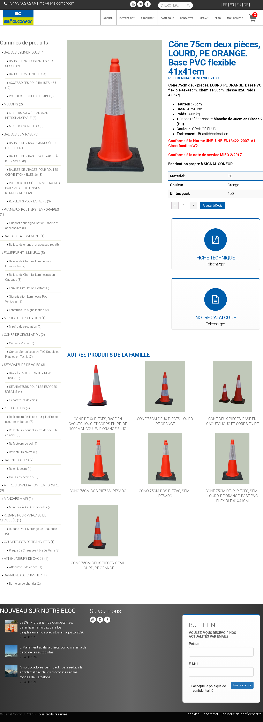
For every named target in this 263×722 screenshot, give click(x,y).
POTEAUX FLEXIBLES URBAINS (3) (31, 96)
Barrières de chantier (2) (25, 583)
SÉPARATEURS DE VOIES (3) (24, 365)
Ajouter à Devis (212, 205)
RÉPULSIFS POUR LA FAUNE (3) (30, 201)
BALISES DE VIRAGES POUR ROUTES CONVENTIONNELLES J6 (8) (31, 172)
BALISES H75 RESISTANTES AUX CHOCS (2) (29, 63)
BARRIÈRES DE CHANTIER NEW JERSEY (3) (28, 376)
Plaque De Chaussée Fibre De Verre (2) (34, 550)
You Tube (133, 4)
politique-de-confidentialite (242, 714)
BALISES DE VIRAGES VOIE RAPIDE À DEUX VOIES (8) (31, 158)
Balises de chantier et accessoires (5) (34, 245)
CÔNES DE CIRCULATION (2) (24, 335)
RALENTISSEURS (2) (18, 460)
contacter (211, 714)
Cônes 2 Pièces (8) (21, 343)
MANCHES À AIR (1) (18, 499)
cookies (194, 714)
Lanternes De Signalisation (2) (29, 310)
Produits (147, 18)
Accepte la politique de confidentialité (209, 688)
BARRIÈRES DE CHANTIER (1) (25, 575)
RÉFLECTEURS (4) (17, 408)
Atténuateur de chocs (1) (25, 567)
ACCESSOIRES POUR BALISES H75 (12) (30, 85)
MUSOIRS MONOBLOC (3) (26, 126)
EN (238, 4)
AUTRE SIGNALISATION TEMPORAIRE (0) (29, 487)
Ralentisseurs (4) (20, 469)
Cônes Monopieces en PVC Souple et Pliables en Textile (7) (32, 354)
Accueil (108, 18)
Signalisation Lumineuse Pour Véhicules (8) (26, 299)
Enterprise (126, 18)
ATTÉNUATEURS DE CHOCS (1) (26, 559)
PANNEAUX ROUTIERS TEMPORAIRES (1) (29, 212)
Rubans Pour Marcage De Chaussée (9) (31, 531)
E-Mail (193, 664)
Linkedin (140, 4)
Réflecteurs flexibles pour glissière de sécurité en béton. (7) (31, 419)
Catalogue (167, 18)
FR (232, 4)
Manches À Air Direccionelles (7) (30, 507)
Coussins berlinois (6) (23, 477)
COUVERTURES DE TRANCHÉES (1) (29, 542)
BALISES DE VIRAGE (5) (21, 134)
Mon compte (235, 18)
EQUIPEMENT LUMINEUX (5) (24, 253)
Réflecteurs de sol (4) (23, 443)
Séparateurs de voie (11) (25, 400)
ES (225, 4)
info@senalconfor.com (56, 3)
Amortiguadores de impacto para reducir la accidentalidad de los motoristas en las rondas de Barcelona (51, 672)
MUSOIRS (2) (13, 104)
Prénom (194, 644)
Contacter (186, 18)
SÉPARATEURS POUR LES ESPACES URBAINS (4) (31, 389)
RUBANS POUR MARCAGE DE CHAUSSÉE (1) (23, 517)
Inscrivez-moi (242, 685)
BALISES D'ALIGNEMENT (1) (24, 236)
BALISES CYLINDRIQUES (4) (24, 52)
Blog (218, 18)
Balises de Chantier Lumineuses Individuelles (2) (28, 263)
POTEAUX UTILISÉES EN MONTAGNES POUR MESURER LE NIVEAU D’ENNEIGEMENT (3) (32, 188)
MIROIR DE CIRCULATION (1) (24, 318)
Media (203, 18)
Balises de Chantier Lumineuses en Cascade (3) (30, 277)
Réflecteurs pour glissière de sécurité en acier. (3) (31, 432)
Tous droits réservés (52, 714)
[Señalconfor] (18, 17)
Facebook (147, 4)
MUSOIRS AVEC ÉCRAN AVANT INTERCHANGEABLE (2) (27, 115)
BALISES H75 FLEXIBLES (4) (27, 74)
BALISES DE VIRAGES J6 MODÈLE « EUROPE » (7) (30, 145)
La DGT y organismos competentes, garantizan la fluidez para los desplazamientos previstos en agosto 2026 (52, 627)
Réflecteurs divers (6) (23, 452)
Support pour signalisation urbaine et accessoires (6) (31, 225)
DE (246, 4)
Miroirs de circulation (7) (25, 326)
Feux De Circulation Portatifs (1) (30, 288)
